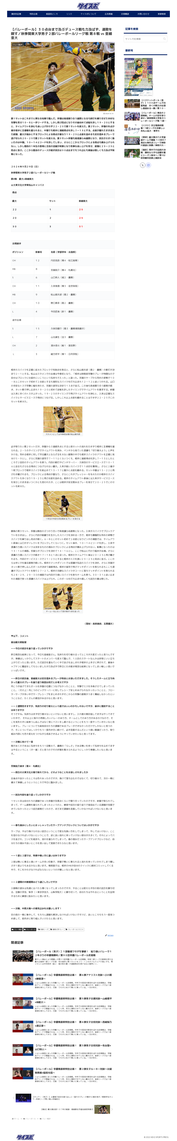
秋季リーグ (44, 929)
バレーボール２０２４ (75, 929)
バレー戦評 (18, 929)
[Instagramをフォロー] (148, 165)
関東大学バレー (58, 929)
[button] (164, 38)
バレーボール (31, 929)
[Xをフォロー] (142, 165)
